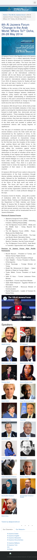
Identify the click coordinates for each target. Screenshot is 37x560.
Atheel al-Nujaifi (24, 439)
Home (5, 15)
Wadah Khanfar (6, 344)
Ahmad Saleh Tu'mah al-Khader (27, 496)
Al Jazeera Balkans (13, 543)
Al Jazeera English (13, 536)
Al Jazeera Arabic (12, 533)
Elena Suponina (6, 420)
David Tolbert (5, 401)
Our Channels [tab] (7, 529)
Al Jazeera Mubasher (14, 538)
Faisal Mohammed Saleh (27, 401)
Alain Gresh (23, 458)
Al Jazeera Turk (12, 545)
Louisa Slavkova (6, 458)
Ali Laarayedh (24, 344)
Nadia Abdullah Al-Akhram (9, 477)
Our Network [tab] (20, 529)
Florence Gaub (6, 382)
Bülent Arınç (5, 516)
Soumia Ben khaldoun (8, 496)
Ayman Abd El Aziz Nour (27, 363)
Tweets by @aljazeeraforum (11, 522)
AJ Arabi (10, 549)
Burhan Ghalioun (25, 477)
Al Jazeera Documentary (15, 540)
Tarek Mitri (23, 420)
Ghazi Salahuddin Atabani (9, 363)
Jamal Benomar (6, 439)
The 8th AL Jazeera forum (17, 15)
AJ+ (8, 547)
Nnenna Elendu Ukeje (26, 382)
